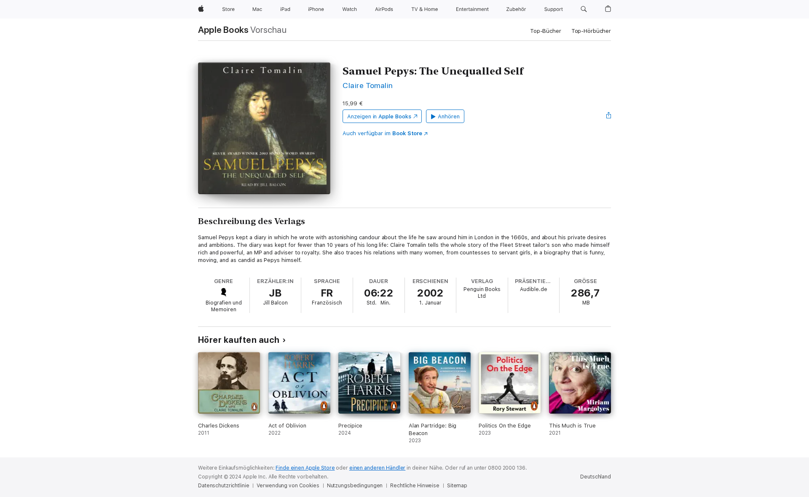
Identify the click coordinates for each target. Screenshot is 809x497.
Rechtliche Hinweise (414, 486)
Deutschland (595, 477)
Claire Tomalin (368, 85)
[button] (583, 9)
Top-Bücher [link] (545, 31)
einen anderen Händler (377, 468)
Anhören (449, 116)
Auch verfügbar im (382, 133)
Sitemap (457, 486)
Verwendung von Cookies (288, 486)
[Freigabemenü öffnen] (608, 116)
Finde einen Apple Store (305, 468)
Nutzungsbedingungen (355, 486)
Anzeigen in (379, 116)
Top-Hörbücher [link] (591, 31)
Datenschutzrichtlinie (223, 486)
